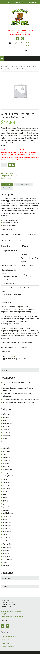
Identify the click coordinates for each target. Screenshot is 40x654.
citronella (6, 448)
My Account (31, 2)
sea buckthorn (8, 559)
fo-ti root (6, 491)
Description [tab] (6, 184)
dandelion (6, 457)
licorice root (7, 532)
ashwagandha (7, 423)
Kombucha (7, 522)
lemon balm (7, 525)
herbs (5, 519)
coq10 (5, 454)
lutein (5, 535)
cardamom (6, 442)
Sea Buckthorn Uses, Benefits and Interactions (19, 402)
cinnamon (6, 445)
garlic (5, 494)
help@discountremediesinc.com (11, 614)
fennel (5, 479)
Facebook (17, 38)
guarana (6, 510)
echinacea (6, 463)
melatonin (6, 541)
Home (3, 66)
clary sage (6, 451)
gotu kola (6, 507)
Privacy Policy (5, 643)
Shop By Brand (11, 66)
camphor (6, 439)
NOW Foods (21, 66)
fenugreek (6, 482)
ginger (5, 497)
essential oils (7, 470)
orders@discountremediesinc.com (12, 616)
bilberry (6, 429)
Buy (11, 164)
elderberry (6, 466)
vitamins (6, 566)
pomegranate (7, 547)
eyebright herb (8, 476)
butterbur (6, 436)
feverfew (6, 485)
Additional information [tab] (23, 184)
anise (4, 420)
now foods (8, 178)
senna (5, 562)
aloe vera (6, 417)
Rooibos (6, 553)
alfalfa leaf (6, 414)
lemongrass (7, 528)
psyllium (6, 550)
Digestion (6, 460)
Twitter (2, 626)
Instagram (22, 38)
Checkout (18, 2)
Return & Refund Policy (8, 636)
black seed (6, 432)
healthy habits (8, 513)
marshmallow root (9, 538)
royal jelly (6, 556)
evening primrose (9, 473)
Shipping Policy (5, 639)
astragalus (6, 426)
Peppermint (7, 544)
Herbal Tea (7, 516)
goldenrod (6, 504)
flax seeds (6, 488)
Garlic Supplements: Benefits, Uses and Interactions (21, 399)
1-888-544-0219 (22, 45)
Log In (8, 2)
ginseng (5, 501)
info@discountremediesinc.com (22, 43)
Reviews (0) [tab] (6, 188)
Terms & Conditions (7, 646)
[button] (2, 58)
